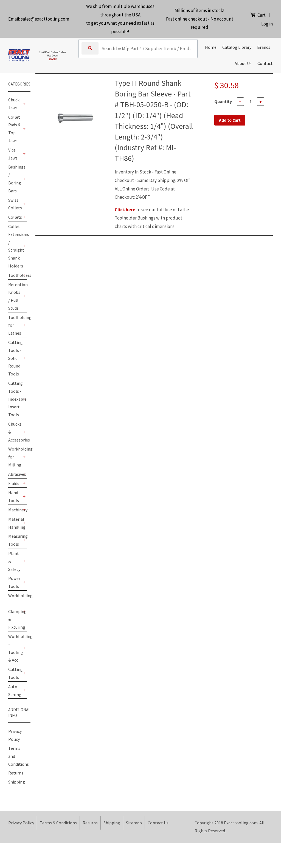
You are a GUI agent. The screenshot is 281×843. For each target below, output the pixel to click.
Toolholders (15, 275)
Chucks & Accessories (15, 432)
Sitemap (134, 822)
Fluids (13, 483)
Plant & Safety (14, 561)
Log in (267, 24)
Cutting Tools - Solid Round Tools (15, 358)
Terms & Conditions (58, 822)
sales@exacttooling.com (45, 19)
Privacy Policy (21, 822)
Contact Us (158, 822)
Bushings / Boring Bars (15, 178)
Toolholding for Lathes (15, 325)
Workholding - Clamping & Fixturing (15, 611)
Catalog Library (236, 47)
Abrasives (15, 474)
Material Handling (15, 523)
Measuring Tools (15, 540)
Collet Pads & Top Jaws (14, 128)
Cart (261, 15)
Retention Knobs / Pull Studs (15, 296)
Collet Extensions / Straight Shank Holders (15, 246)
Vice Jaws (13, 154)
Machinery (15, 509)
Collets (15, 217)
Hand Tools (13, 496)
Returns (15, 773)
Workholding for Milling (15, 457)
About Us (243, 63)
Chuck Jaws (13, 103)
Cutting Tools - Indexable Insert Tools (15, 398)
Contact (265, 63)
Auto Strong (14, 690)
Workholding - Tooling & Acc (15, 648)
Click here (125, 210)
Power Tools (14, 582)
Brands (263, 47)
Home (211, 47)
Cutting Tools (15, 673)
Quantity (223, 101)
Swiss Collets (15, 204)
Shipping (16, 782)
